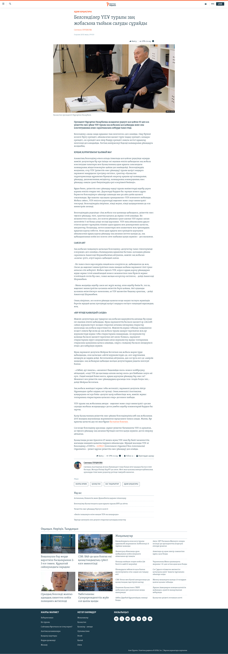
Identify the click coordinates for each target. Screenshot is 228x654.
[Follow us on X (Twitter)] (122, 619)
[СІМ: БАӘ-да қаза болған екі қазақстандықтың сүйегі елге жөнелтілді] (95, 544)
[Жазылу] (150, 619)
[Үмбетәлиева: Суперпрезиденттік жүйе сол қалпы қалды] (95, 581)
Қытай (80, 640)
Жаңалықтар (82, 618)
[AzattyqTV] (205, 4)
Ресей (79, 636)
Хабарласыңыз (47, 618)
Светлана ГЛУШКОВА (83, 30)
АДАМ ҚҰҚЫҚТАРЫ (83, 12)
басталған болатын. (119, 422)
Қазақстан (81, 622)
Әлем (79, 645)
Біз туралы (45, 622)
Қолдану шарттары (49, 636)
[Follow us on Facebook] (116, 619)
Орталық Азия (83, 631)
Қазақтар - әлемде (85, 627)
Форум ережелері (48, 640)
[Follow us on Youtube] (127, 619)
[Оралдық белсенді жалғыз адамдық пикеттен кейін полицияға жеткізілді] (58, 581)
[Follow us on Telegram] (139, 619)
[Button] (133, 41)
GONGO (100, 446)
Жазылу (44, 645)
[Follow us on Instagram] (133, 619)
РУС (212, 4)
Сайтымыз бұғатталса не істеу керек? (56, 627)
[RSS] (144, 619)
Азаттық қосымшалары (50, 631)
